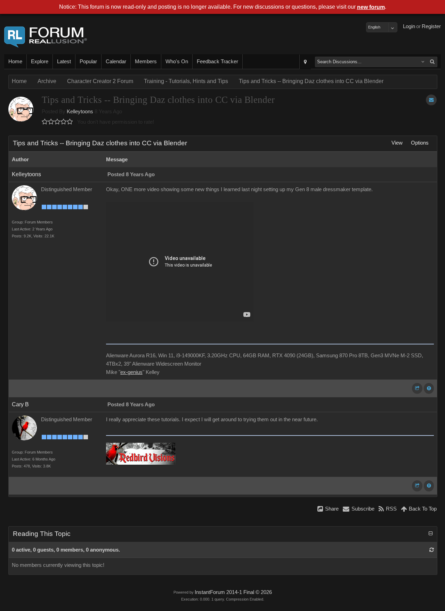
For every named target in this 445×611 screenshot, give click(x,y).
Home (15, 61)
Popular (88, 61)
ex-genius (131, 372)
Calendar (116, 61)
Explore (39, 61)
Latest (64, 61)
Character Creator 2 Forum (100, 81)
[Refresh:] (431, 550)
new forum (371, 7)
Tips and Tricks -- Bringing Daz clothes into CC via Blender (311, 81)
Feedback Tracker (217, 61)
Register (431, 26)
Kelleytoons (80, 111)
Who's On (176, 61)
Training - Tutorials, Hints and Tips (186, 81)
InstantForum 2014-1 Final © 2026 (233, 592)
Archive (47, 81)
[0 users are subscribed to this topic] (431, 100)
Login (409, 26)
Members (146, 61)
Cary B (20, 404)
